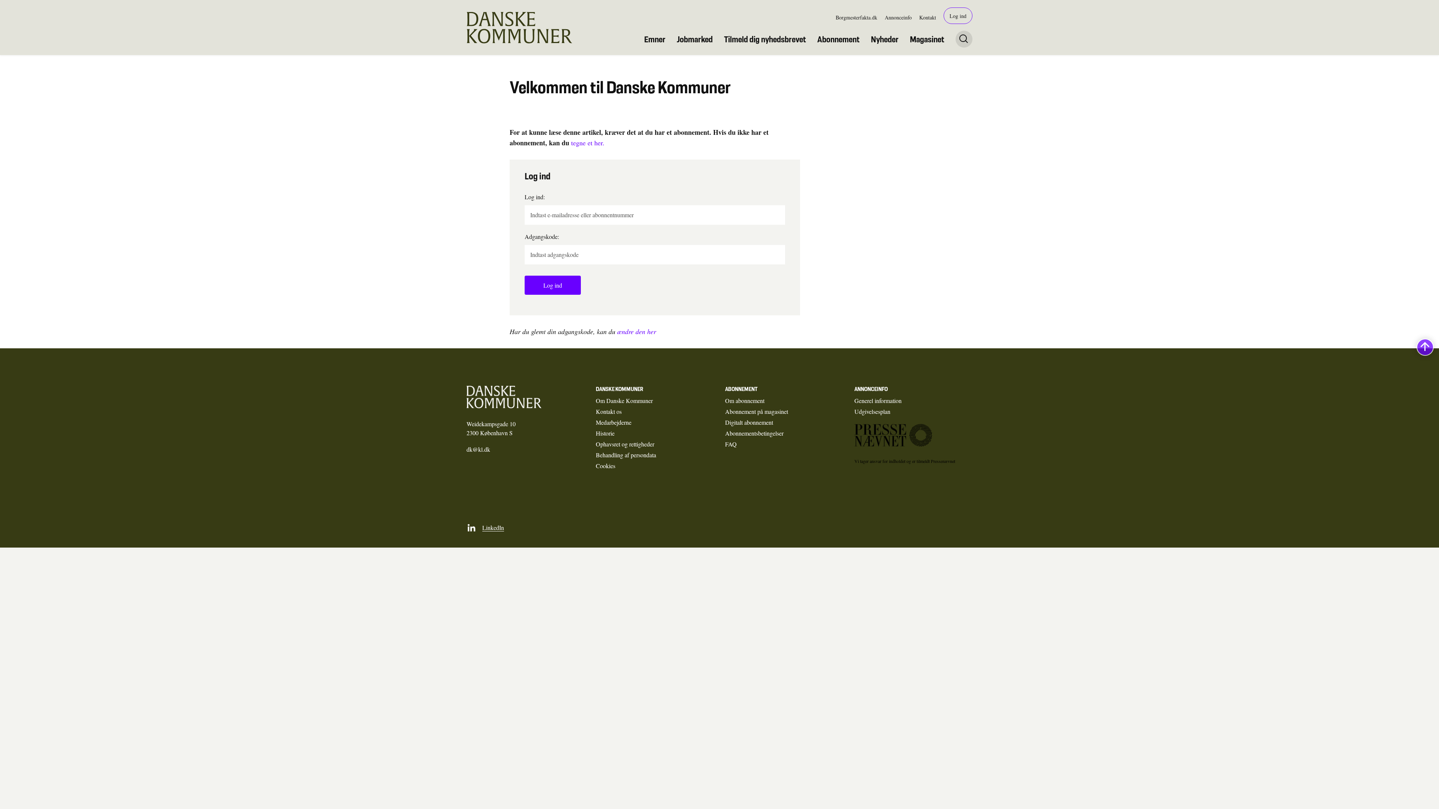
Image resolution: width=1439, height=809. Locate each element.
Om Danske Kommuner (624, 400)
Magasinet (927, 39)
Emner (655, 39)
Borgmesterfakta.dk (856, 17)
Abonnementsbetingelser (754, 433)
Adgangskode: (542, 236)
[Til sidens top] (1425, 347)
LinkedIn (493, 527)
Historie (605, 433)
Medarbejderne (613, 422)
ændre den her (636, 331)
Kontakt (927, 17)
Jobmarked (695, 39)
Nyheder (885, 39)
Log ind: (535, 197)
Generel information (878, 400)
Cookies (605, 466)
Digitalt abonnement (749, 422)
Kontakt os (609, 411)
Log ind (958, 15)
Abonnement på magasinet (756, 411)
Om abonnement (744, 400)
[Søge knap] (964, 39)
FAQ (731, 444)
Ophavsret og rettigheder (625, 444)
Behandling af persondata (626, 455)
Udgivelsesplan (872, 411)
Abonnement (838, 39)
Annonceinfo (898, 17)
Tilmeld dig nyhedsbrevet (765, 39)
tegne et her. (587, 142)
